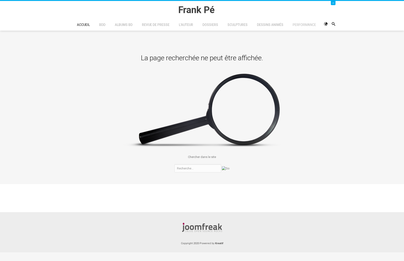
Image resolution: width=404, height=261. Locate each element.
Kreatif (219, 243)
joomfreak (202, 227)
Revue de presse (156, 25)
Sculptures (237, 25)
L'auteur (186, 25)
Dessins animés (270, 25)
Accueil (83, 25)
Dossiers (210, 25)
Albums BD (124, 25)
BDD (102, 25)
